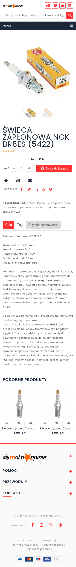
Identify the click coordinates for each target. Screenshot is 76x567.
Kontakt (34, 540)
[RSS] (43, 189)
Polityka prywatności (24, 545)
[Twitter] (29, 189)
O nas (21, 540)
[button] (70, 40)
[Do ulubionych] (19, 423)
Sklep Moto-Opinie (33, 203)
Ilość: (6, 168)
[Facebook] (22, 189)
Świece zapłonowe (19, 207)
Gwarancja (50, 540)
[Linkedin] (36, 189)
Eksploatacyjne (61, 203)
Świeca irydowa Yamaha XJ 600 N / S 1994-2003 (57, 428)
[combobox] (16, 15)
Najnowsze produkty (39, 549)
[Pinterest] (50, 189)
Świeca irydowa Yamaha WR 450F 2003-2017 (19, 428)
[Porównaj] (30, 423)
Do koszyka (7, 423)
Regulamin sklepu (53, 545)
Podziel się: (10, 189)
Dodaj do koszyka (57, 168)
